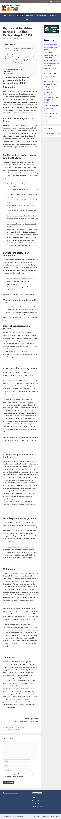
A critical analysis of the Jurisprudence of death (50, 47)
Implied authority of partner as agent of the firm (20, 57)
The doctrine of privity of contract (14, 727)
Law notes (20, 15)
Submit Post (29, 15)
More (27, 19)
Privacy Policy (45, 816)
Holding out (9, 71)
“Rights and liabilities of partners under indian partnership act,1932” (20, 50)
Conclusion (9, 73)
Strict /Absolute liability (12, 729)
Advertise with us (41, 15)
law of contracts (9, 726)
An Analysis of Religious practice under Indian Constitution (52, 110)
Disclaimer (36, 816)
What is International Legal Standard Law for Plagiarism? (51, 63)
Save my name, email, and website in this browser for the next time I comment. (21, 775)
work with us (52, 15)
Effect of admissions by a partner (15, 63)
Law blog (11, 15)
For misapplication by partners (16, 69)
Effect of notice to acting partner (15, 65)
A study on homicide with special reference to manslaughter (51, 87)
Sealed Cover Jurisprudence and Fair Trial (51, 118)
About (34, 797)
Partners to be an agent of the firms (16, 55)
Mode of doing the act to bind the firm (17, 61)
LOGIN (45, 1)
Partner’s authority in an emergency (16, 59)
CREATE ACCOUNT (55, 1)
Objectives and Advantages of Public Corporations (51, 55)
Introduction (9, 53)
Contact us (35, 803)
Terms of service (55, 816)
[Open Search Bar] (34, 19)
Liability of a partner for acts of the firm (17, 67)
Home (4, 15)
